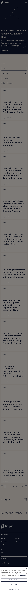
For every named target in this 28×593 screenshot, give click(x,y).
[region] (14, 580)
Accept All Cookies (14, 589)
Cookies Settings (14, 580)
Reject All (14, 584)
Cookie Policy (22, 575)
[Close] (26, 568)
